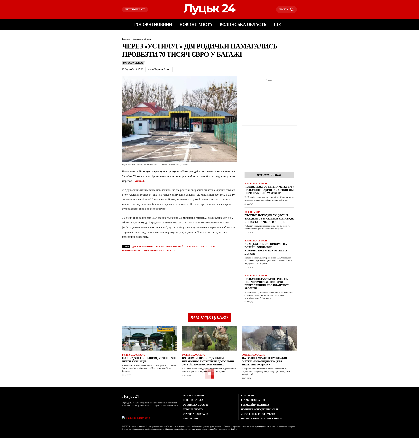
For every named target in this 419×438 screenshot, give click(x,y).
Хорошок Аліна (161, 69)
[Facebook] (178, 69)
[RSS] (127, 411)
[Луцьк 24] (209, 9)
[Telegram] (208, 69)
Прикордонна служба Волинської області (148, 250)
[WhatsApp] (201, 69)
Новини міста (252, 212)
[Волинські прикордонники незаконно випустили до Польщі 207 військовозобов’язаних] (209, 338)
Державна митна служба (148, 246)
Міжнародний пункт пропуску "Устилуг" (192, 246)
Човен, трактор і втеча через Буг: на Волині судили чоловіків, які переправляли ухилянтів (269, 190)
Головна (126, 39)
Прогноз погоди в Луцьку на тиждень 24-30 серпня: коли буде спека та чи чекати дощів (269, 218)
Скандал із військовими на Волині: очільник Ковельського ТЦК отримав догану (266, 249)
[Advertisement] (269, 102)
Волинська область (142, 39)
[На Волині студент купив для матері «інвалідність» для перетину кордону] (269, 338)
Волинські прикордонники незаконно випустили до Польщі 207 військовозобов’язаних (208, 361)
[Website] (142, 411)
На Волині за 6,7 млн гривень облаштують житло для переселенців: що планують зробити (267, 283)
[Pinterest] (193, 69)
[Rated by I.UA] (136, 417)
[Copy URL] (223, 69)
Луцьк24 (138, 180)
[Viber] (216, 69)
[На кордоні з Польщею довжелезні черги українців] (149, 338)
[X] (185, 69)
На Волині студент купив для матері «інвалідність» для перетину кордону (264, 361)
